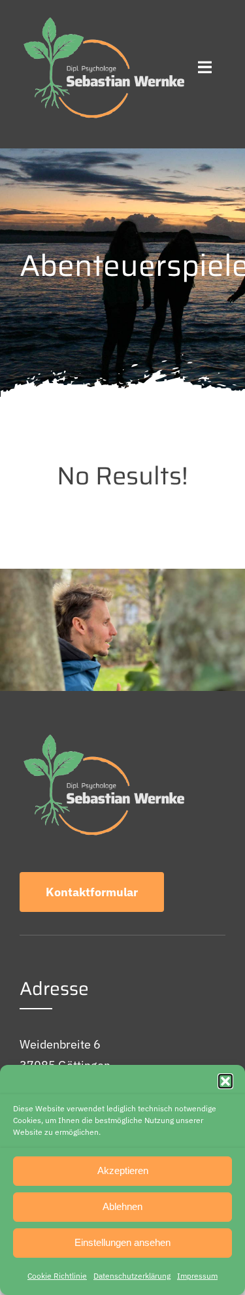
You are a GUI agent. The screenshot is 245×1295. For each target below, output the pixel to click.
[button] (225, 1081)
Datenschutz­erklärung (132, 1276)
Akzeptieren (122, 1170)
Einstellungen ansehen (122, 1242)
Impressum (197, 1276)
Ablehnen (122, 1206)
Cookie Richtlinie (57, 1276)
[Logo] (102, 18)
